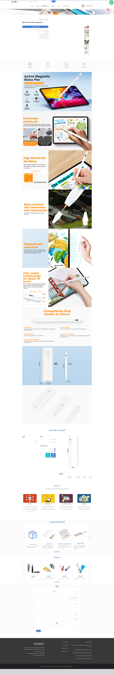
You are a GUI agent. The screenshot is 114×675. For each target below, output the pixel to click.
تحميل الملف (75, 618)
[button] (24, 537)
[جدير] (87, 5)
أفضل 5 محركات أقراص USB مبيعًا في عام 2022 (82, 652)
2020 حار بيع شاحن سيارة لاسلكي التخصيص (82, 649)
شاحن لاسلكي (64, 651)
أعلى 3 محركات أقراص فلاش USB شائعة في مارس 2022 (81, 646)
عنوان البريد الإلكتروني (73, 597)
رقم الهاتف (54, 591)
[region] (57, 538)
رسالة (76, 603)
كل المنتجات (65, 645)
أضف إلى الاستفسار (35, 26)
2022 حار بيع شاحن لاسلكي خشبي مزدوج (83, 655)
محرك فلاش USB (64, 648)
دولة (77, 612)
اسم (77, 591)
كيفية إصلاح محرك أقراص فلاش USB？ (83, 658)
